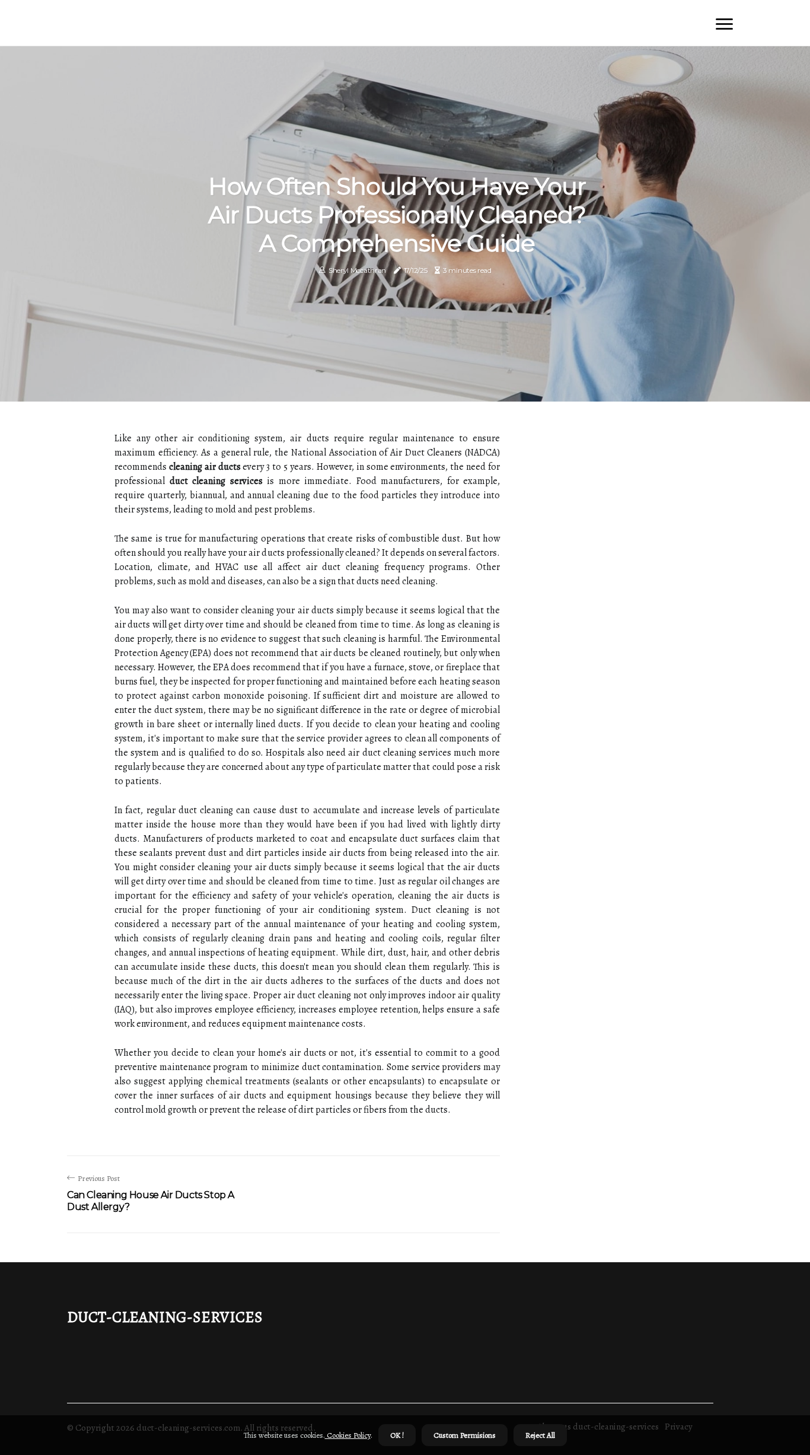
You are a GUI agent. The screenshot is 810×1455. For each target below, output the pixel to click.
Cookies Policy (348, 1435)
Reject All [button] (540, 1435)
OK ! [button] (397, 1435)
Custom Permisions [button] (464, 1435)
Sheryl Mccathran (357, 270)
